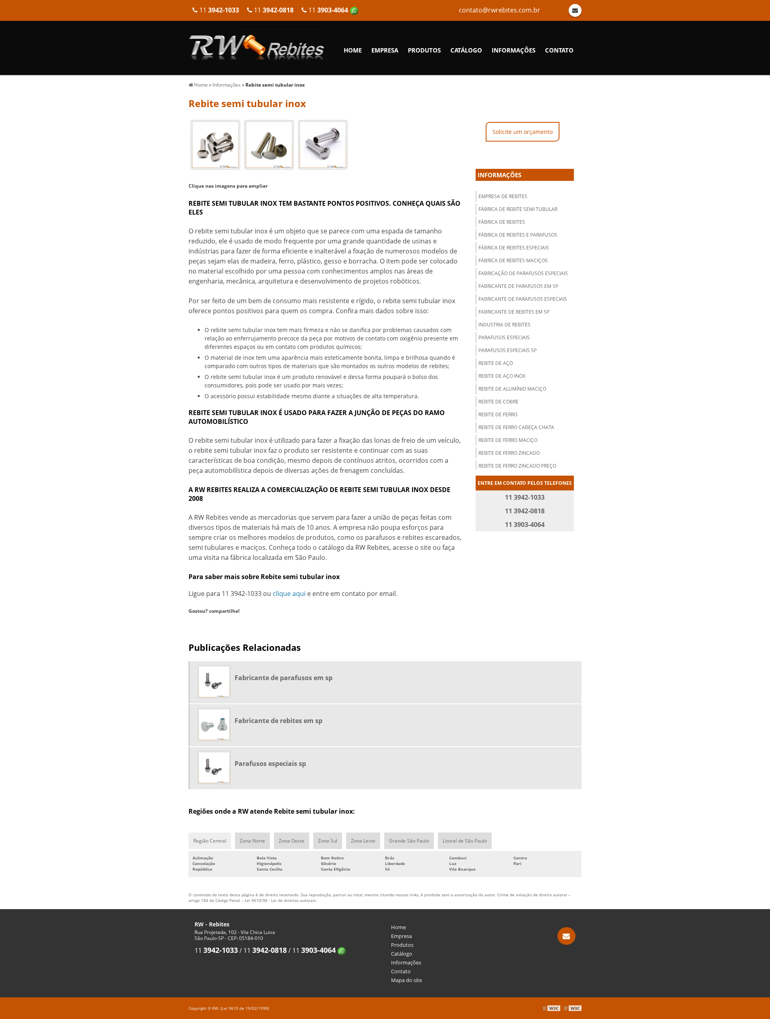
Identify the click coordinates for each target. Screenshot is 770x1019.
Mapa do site (406, 980)
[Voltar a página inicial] (256, 43)
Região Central (209, 840)
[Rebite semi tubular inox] (215, 144)
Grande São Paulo (409, 840)
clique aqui (289, 593)
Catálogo (466, 50)
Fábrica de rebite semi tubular (517, 209)
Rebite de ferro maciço (507, 440)
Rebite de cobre (498, 401)
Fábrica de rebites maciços (513, 260)
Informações (513, 50)
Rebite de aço (495, 363)
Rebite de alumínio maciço (512, 388)
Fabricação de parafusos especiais (523, 273)
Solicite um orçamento (522, 132)
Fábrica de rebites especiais (513, 247)
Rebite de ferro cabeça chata (516, 427)
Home (353, 50)
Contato (559, 50)
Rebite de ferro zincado (509, 453)
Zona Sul (327, 840)
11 (328, 10)
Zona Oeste (291, 840)
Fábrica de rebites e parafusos (517, 234)
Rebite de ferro (497, 414)
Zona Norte (252, 840)
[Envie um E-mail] (566, 936)
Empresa (384, 50)
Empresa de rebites (502, 196)
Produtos (424, 50)
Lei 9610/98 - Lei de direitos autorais (280, 900)
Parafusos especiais (504, 337)
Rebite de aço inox (501, 376)
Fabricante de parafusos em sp (518, 286)
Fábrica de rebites (501, 222)
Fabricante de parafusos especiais (522, 299)
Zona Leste (363, 840)
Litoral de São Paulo (465, 840)
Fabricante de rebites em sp (513, 311)
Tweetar (203, 624)
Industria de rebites (504, 324)
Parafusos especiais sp (507, 350)
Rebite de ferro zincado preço (517, 465)
